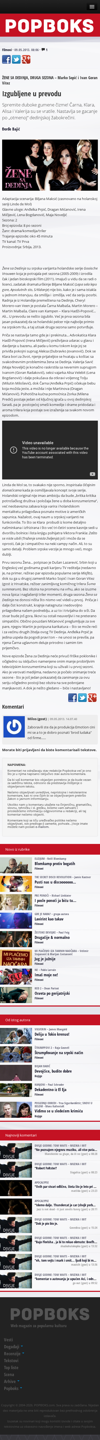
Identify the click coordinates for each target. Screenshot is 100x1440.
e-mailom (42, 827)
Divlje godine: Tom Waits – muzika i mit (60, 1145)
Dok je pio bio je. (47, 1223)
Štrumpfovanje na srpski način (59, 1052)
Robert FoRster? (46, 1168)
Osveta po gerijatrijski (52, 993)
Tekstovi (11, 1360)
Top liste (11, 1367)
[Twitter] (16, 59)
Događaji (12, 1346)
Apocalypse (42, 1182)
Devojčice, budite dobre (53, 1071)
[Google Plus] (26, 59)
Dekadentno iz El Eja (50, 1089)
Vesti (8, 1340)
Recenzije (13, 1353)
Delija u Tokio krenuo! (52, 1034)
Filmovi (7, 49)
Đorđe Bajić (11, 129)
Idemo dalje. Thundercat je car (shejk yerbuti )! (67, 1205)
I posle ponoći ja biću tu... (55, 900)
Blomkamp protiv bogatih (55, 863)
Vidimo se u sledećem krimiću (59, 1110)
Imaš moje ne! (46, 974)
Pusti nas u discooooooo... (55, 882)
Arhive (10, 1381)
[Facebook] (6, 59)
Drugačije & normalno (52, 937)
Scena (9, 1374)
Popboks (11, 1388)
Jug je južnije (45, 958)
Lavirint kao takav (49, 918)
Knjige (38, 1076)
